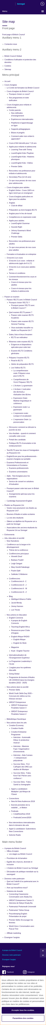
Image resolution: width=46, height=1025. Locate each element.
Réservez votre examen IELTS (21, 342)
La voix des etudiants (15, 518)
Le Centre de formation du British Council (23, 88)
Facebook (10, 972)
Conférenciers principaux (19, 554)
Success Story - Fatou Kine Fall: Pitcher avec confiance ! (22, 775)
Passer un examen (11, 297)
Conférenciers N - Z (19, 592)
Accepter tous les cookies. (23, 1010)
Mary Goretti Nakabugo (20, 567)
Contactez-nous (10, 44)
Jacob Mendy (16, 603)
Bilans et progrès (18, 133)
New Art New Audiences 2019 (23, 801)
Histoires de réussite (15, 891)
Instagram (31, 972)
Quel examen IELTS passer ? (20, 312)
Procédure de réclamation (17, 858)
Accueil (7, 81)
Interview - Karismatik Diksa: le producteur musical (21, 740)
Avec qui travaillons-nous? (17, 888)
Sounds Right (16, 227)
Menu (4, 11)
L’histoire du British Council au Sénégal (22, 868)
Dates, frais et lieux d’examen (20, 334)
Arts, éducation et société (14, 538)
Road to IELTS (17, 361)
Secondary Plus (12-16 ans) (20, 177)
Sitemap (7, 69)
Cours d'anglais (10, 85)
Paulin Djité (15, 571)
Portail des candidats (17, 440)
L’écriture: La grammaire (22, 386)
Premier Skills (16, 166)
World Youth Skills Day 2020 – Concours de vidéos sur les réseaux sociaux (21, 696)
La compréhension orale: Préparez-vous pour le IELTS (21, 373)
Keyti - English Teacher (20, 651)
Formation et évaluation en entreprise (21, 254)
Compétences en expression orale (22, 217)
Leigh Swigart (16, 563)
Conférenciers (14, 579)
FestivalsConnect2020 (22, 817)
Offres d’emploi (13, 851)
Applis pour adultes (16, 221)
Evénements (9, 535)
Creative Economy (16, 725)
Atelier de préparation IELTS (22, 364)
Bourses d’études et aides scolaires (21, 514)
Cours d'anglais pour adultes (18, 187)
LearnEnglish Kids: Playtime (22, 153)
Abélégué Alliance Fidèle (21, 599)
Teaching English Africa (20, 627)
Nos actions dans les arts (17, 723)
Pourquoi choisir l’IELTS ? (19, 303)
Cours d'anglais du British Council (20, 91)
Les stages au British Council (20, 854)
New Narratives (13, 541)
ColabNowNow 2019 (21, 814)
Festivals (14, 811)
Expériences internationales (22, 119)
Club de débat (16, 206)
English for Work (19, 643)
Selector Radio (15, 835)
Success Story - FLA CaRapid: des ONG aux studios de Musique (22, 766)
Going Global (14, 674)
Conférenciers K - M (19, 588)
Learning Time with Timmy (21, 150)
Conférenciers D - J (18, 585)
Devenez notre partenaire (14, 879)
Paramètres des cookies (23, 1018)
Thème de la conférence (18, 550)
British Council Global (13, 56)
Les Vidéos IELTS (18, 368)
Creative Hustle (17, 728)
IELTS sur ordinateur (19, 337)
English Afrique (19, 639)
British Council (8, 4)
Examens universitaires (18, 472)
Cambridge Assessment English (19, 501)
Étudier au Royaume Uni (14, 505)
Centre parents (15, 110)
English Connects (16, 618)
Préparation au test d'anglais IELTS (23, 210)
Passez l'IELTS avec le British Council (22, 300)
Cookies (7, 66)
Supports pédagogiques (20, 129)
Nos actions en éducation (17, 615)
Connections (14, 798)
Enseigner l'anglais (12, 937)
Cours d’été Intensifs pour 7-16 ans (23, 143)
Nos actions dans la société (17, 687)
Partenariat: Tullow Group (19, 910)
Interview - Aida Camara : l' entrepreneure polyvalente (22, 757)
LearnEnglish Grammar (20, 223)
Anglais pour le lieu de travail (20, 213)
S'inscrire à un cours (15, 258)
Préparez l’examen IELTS (19, 358)
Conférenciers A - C (19, 581)
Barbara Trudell (17, 560)
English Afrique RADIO (20, 637)
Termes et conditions (17, 273)
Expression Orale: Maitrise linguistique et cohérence (22, 400)
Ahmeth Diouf (16, 556)
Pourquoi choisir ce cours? (19, 94)
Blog (11, 596)
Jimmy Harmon (17, 606)
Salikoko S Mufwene (19, 574)
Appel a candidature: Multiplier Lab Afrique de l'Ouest (20, 791)
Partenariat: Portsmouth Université (22, 907)
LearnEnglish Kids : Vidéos (22, 163)
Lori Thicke (15, 610)
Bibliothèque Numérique (16, 719)
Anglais (12, 203)
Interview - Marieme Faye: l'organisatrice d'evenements (21, 749)
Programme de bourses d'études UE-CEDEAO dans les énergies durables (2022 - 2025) (22, 680)
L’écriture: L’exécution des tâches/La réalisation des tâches (22, 391)
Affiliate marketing (14, 933)
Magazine (15, 647)
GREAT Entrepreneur (17, 702)
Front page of (13, 35)
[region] (23, 1000)
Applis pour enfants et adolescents (22, 147)
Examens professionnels (18, 468)
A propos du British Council (15, 848)
